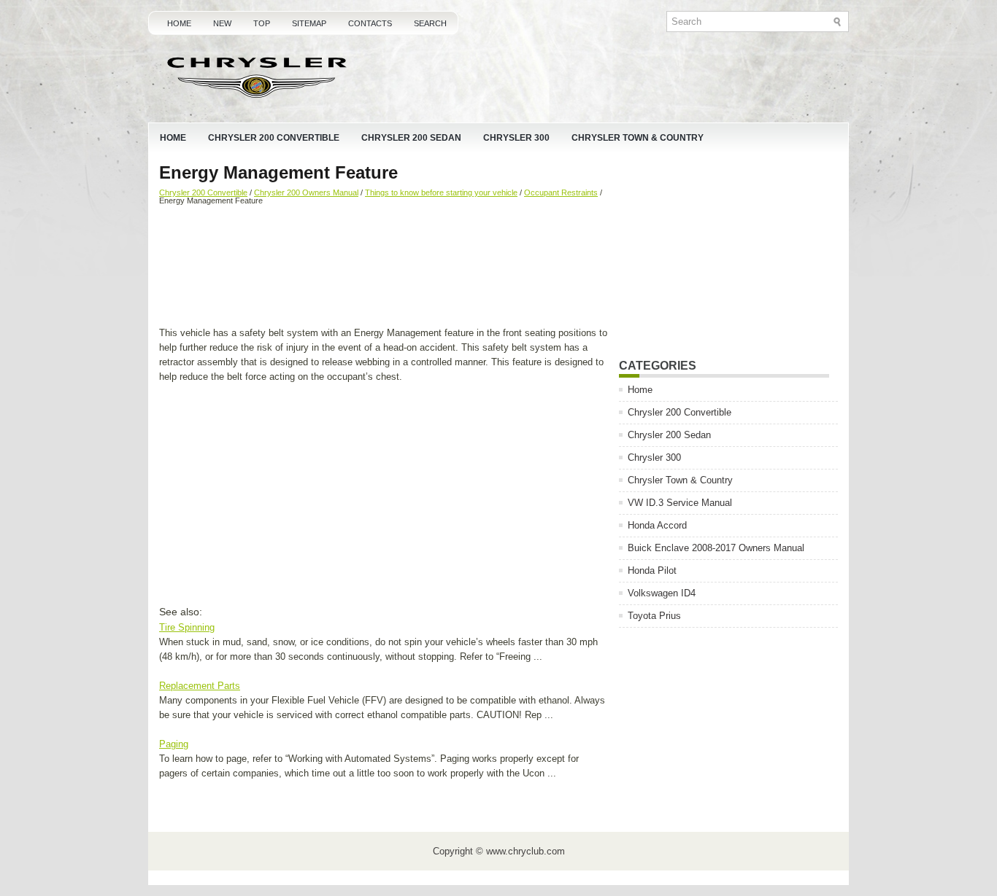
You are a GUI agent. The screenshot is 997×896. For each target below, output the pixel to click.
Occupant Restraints (561, 192)
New (222, 23)
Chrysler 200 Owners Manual (306, 192)
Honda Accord (657, 525)
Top (261, 23)
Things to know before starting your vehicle (441, 192)
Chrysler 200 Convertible (273, 138)
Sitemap (309, 23)
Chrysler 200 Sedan (411, 138)
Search (430, 23)
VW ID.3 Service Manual (680, 502)
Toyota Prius (654, 615)
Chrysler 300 (516, 138)
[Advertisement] (383, 267)
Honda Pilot (652, 570)
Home (179, 23)
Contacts (370, 23)
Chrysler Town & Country (637, 138)
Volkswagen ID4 (662, 593)
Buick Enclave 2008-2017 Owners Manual (716, 547)
